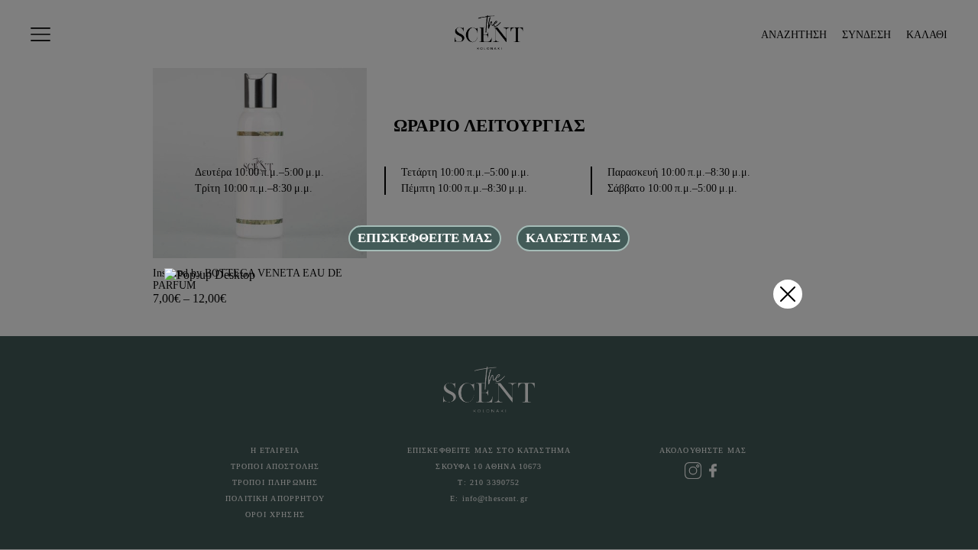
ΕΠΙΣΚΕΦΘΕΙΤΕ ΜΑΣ (425, 238)
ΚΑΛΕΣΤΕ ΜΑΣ (573, 238)
